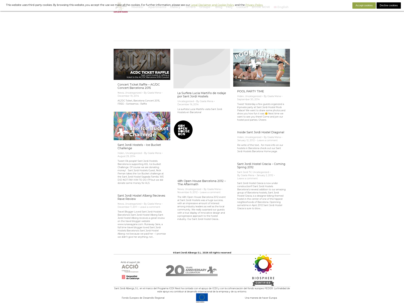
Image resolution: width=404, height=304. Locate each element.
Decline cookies (389, 5)
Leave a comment (210, 192)
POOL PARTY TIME (250, 91)
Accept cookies (364, 5)
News (121, 92)
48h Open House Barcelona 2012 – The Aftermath (201, 182)
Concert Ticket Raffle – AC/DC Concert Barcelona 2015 (139, 86)
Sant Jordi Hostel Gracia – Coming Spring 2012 (261, 165)
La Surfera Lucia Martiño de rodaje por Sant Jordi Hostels (201, 94)
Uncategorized (133, 92)
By (152, 92)
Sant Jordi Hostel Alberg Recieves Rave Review (141, 197)
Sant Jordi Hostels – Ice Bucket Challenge (139, 146)
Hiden (240, 96)
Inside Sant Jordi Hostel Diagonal (260, 132)
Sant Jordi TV (244, 172)
